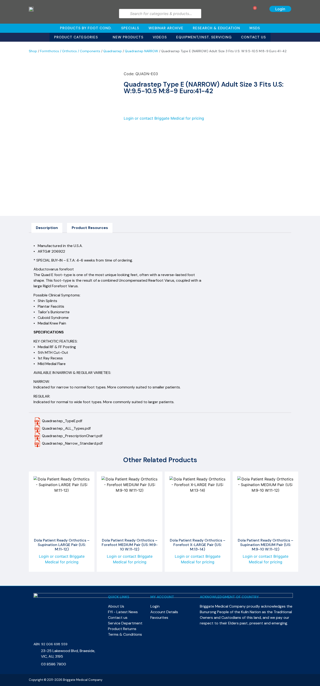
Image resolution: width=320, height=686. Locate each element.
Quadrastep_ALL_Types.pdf (66, 428)
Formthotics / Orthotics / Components (70, 51)
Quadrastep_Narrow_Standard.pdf (72, 443)
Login (280, 9)
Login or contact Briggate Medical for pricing (164, 118)
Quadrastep (112, 51)
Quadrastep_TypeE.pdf (61, 420)
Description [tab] (47, 227)
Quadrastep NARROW (141, 51)
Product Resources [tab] (90, 227)
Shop (33, 51)
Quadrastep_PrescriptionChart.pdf (71, 435)
